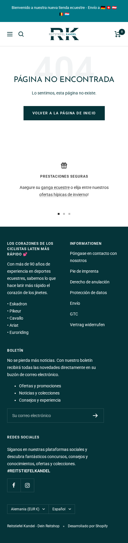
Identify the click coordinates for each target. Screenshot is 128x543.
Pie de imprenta (84, 271)
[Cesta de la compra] (118, 34)
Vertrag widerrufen (87, 324)
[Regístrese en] (95, 415)
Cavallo (16, 318)
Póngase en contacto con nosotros (93, 257)
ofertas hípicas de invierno (63, 194)
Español (58, 509)
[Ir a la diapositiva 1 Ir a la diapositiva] (59, 214)
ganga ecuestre (55, 187)
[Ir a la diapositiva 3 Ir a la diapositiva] (69, 214)
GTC (74, 314)
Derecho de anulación (90, 282)
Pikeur (15, 311)
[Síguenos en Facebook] (14, 485)
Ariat (14, 325)
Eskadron (18, 304)
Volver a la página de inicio (64, 113)
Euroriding (19, 332)
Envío (75, 303)
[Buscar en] (21, 34)
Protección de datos (88, 292)
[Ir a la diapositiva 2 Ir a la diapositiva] (64, 214)
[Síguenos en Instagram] (27, 485)
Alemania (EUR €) (25, 509)
